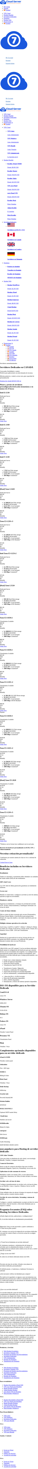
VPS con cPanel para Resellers (13, 1387)
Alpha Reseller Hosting (10, 1390)
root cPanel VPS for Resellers (12, 1392)
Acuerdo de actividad (10, 1455)
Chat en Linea (8, 862)
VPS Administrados (9, 1358)
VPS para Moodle (9, 1421)
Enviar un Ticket (8, 1450)
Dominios (6, 18)
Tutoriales (6, 1452)
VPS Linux (7, 1415)
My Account (9, 58)
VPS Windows (8, 1417)
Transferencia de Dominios (11, 1361)
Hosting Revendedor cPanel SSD (13, 1385)
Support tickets (10, 63)
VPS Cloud (7, 13)
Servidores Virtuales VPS (11, 1353)
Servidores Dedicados (10, 17)
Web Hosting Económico (11, 1351)
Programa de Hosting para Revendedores (16, 1354)
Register (8, 60)
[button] (19, 1364)
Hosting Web (7, 20)
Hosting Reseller (8, 15)
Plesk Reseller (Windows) (11, 1393)
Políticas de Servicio (9, 1453)
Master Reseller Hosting (11, 1388)
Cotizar (2, 862)
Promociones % (8, 22)
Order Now (3, 421)
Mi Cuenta (7, 7)
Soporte (6, 8)
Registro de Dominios (10, 1359)
